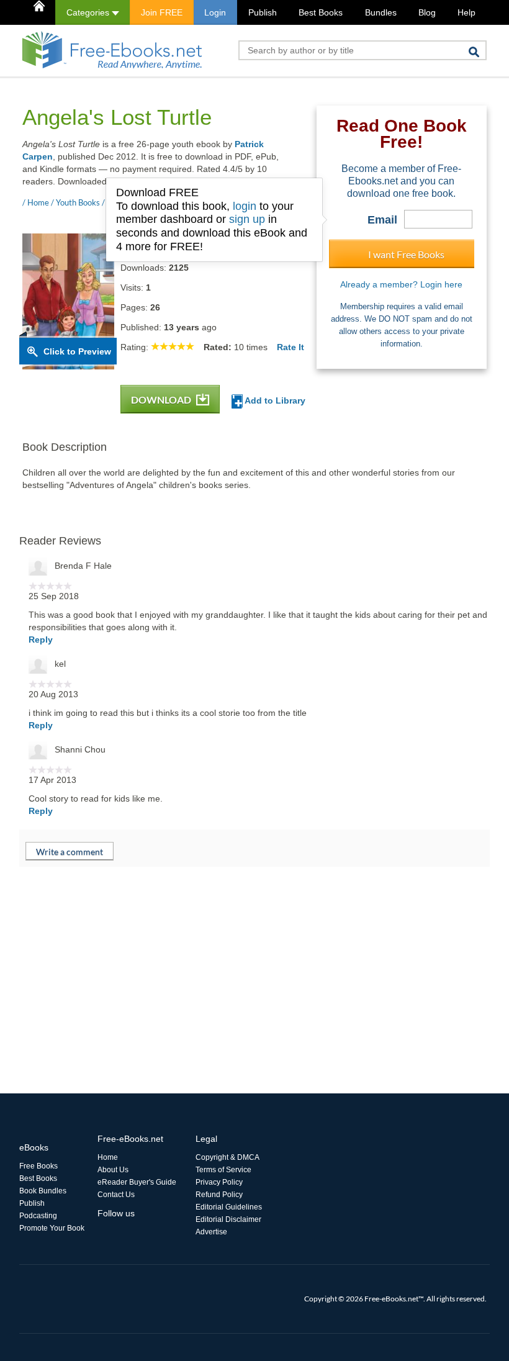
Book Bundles (42, 1191)
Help (466, 12)
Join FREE (161, 12)
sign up (247, 219)
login (244, 206)
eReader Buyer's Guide (136, 1182)
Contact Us (116, 1194)
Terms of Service (223, 1169)
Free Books (38, 1166)
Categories (89, 12)
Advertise (211, 1232)
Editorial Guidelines (229, 1207)
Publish (262, 12)
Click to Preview (77, 351)
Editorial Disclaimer (228, 1219)
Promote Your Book (51, 1228)
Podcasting (38, 1215)
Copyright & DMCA (227, 1157)
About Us (112, 1169)
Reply (41, 639)
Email (382, 220)
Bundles (381, 12)
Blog (427, 12)
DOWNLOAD (162, 399)
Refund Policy (219, 1194)
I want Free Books (406, 254)
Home (107, 1157)
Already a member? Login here (401, 284)
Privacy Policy (219, 1182)
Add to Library (274, 400)
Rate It (290, 347)
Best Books (321, 12)
